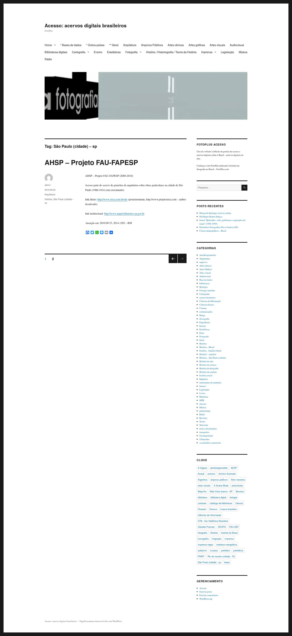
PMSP (201, 556)
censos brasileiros (207, 297)
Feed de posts (205, 591)
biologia (233, 497)
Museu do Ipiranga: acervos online (215, 213)
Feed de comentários (208, 595)
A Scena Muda (221, 485)
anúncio (211, 473)
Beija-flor (202, 491)
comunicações (205, 311)
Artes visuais (217, 45)
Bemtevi (240, 491)
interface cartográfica (226, 544)
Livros (202, 393)
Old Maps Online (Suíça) (210, 216)
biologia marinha (207, 290)
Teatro (202, 421)
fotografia (202, 532)
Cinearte (202, 509)
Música (243, 52)
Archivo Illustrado (227, 473)
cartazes (202, 503)
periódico (225, 550)
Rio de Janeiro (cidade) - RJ (221, 556)
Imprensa (206, 52)
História (48, 199)
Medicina (203, 396)
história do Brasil (229, 532)
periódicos (238, 550)
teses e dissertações (208, 428)
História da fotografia (208, 368)
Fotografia (131, 52)
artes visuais (204, 485)
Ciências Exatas (206, 304)
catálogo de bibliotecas (221, 503)
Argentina (202, 479)
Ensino (98, 52)
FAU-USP (234, 526)
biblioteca (202, 497)
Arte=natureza (238, 479)
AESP (234, 467)
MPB (201, 400)
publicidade (204, 410)
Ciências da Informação (210, 301)
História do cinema (208, 371)
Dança (202, 315)
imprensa (229, 538)
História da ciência (207, 364)
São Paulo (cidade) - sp (209, 562)
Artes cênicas (176, 45)
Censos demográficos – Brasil (212, 230)
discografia (204, 318)
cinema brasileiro (228, 509)
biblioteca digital (218, 497)
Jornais (202, 386)
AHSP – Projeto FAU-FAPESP (91, 162)
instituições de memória (210, 382)
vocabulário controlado (210, 442)
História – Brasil (206, 347)
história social (205, 375)
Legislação (227, 52)
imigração (216, 538)
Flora (201, 332)
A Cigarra (202, 467)
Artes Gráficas (205, 269)
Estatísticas (114, 52)
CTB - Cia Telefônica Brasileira (213, 520)
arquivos (203, 262)
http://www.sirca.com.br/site (112, 199)
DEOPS (222, 526)
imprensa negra (205, 544)
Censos (239, 503)
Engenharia (204, 322)
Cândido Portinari (206, 526)
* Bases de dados (70, 45)
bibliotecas (204, 283)
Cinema (202, 308)
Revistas (203, 417)
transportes (204, 432)
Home (48, 45)
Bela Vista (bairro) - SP (221, 491)
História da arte (206, 361)
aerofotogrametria (218, 467)
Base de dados (205, 279)
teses (227, 562)
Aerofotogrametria (207, 255)
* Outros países (95, 45)
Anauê (201, 473)
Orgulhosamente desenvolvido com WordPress (101, 621)
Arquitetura (129, 45)
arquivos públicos (219, 479)
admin (48, 185)
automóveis (237, 485)
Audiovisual (237, 45)
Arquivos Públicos (152, 45)
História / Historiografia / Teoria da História (171, 52)
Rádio (48, 59)
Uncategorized (206, 435)
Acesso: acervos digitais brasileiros (86, 25)
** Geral (113, 45)
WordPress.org (205, 598)
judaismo (202, 550)
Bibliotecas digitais (56, 52)
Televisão (203, 425)
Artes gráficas (197, 45)
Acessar (202, 588)
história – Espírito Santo (210, 350)
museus (202, 403)
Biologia (203, 286)
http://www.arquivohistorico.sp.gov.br (124, 213)
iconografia (203, 538)
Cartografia (78, 52)
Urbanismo (204, 439)
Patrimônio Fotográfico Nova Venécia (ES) (218, 227)
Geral (201, 340)
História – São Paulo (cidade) (212, 357)
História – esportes (207, 354)
